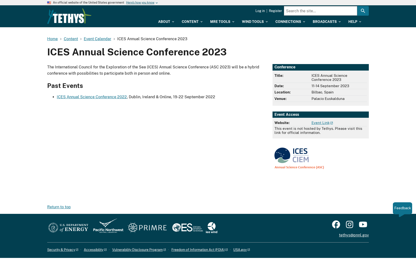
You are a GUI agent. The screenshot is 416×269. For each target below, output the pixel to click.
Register (275, 11)
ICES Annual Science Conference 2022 (92, 97)
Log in (260, 11)
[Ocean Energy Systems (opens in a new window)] (187, 228)
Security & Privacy (61, 250)
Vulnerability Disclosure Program (137, 250)
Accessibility (93, 250)
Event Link (321, 123)
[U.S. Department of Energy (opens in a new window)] (68, 228)
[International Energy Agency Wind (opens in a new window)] (211, 228)
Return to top (59, 207)
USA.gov (240, 250)
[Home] (69, 16)
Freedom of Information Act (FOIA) (198, 250)
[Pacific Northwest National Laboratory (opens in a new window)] (106, 228)
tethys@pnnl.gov (354, 235)
